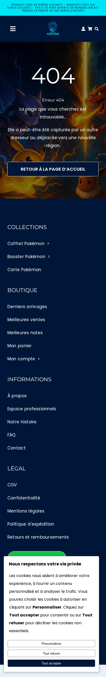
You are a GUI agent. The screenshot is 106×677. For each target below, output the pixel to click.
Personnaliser (51, 643)
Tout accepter (51, 663)
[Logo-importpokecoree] (53, 23)
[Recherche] (98, 29)
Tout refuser (51, 653)
